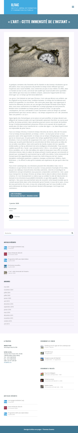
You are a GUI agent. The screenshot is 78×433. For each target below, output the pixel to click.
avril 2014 (7, 324)
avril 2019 (7, 301)
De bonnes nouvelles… (14, 265)
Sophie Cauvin (49, 385)
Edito (11, 210)
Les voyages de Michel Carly (16, 247)
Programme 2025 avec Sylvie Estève (18, 259)
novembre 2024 (8, 290)
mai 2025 (6, 287)
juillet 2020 (7, 295)
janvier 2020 (7, 298)
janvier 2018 (7, 309)
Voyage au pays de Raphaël (52, 358)
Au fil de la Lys (49, 352)
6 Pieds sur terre (49, 379)
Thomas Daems (48, 429)
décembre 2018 (8, 304)
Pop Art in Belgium (50, 373)
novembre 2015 (8, 318)
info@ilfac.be (7, 362)
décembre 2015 (8, 315)
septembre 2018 (9, 307)
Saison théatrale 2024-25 (15, 253)
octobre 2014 (8, 321)
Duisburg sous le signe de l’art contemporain (57, 346)
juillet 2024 (7, 292)
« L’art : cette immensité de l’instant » (18, 271)
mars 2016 (7, 312)
